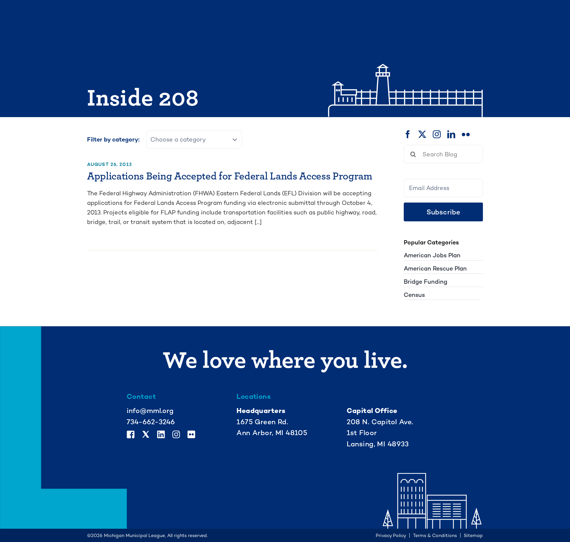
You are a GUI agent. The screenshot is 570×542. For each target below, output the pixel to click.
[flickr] (466, 134)
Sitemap (473, 535)
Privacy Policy (391, 535)
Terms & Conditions (435, 535)
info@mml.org (150, 410)
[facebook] (408, 134)
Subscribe (443, 211)
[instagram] (437, 134)
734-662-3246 (151, 421)
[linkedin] (451, 134)
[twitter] (422, 134)
